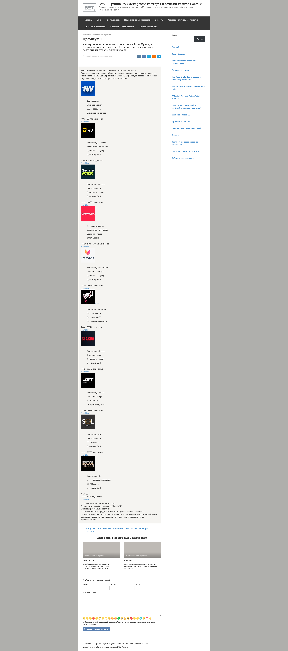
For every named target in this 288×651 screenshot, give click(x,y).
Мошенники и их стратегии (137, 20)
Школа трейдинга (148, 26)
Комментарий (89, 592)
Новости (159, 20)
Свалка (128, 560)
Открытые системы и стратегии (183, 20)
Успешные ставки (181, 70)
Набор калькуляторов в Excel (186, 128)
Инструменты (113, 20)
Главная (88, 20)
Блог (99, 20)
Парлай (175, 47)
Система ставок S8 (181, 115)
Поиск (174, 35)
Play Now (85, 121)
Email (112, 584)
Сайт (138, 584)
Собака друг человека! (183, 158)
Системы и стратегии (95, 26)
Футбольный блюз (181, 121)
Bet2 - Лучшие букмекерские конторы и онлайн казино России (150, 4)
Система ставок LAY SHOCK (185, 151)
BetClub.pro (89, 560)
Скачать (90, 531)
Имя (85, 584)
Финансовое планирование (122, 26)
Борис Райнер (178, 54)
